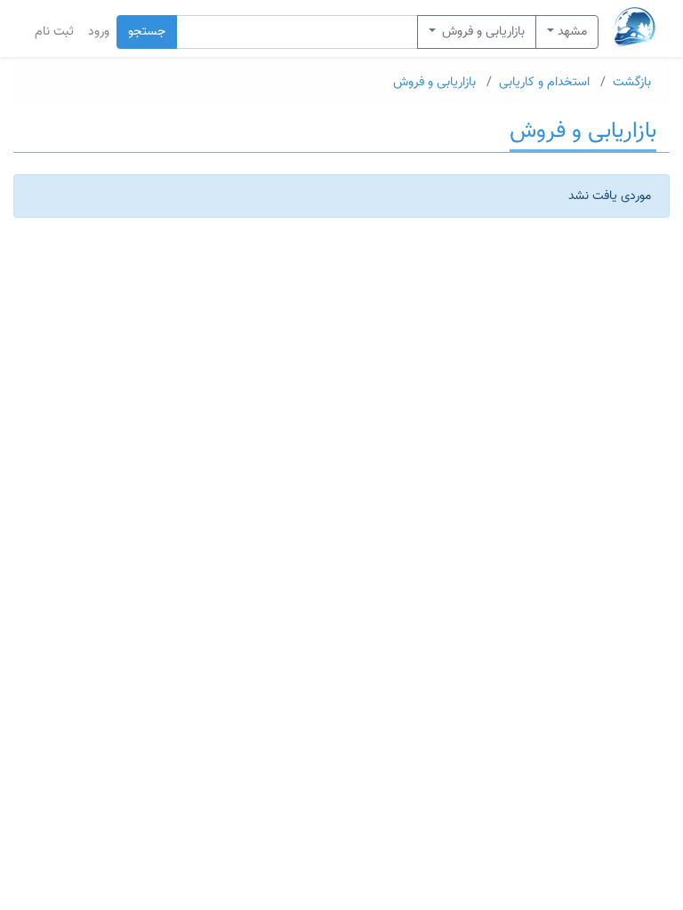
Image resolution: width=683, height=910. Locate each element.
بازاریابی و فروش (481, 31)
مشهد (572, 31)
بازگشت (632, 82)
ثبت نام (54, 31)
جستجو (146, 31)
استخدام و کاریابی (544, 82)
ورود (98, 31)
